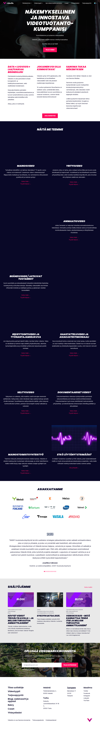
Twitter (86, 691)
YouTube (86, 700)
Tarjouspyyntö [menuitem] (86, 3)
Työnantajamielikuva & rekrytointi (45, 613)
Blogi (9, 613)
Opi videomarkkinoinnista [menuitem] (54, 3)
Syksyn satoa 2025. (48, 615)
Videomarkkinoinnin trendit (15, 609)
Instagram (87, 696)
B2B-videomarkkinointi (72, 611)
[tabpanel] (50, 549)
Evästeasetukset (51, 720)
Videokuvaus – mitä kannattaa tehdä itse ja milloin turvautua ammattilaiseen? (78, 620)
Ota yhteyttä (50, 116)
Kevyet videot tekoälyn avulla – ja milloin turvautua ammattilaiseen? (21, 619)
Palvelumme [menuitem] (26, 3)
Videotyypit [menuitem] (38, 3)
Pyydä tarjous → (25, 184)
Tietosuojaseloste (38, 720)
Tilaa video (50, 50)
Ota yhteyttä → (74, 468)
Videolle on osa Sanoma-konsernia (19, 720)
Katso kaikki (88, 587)
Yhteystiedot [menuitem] (75, 3)
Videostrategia (11, 611)
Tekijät (38, 609)
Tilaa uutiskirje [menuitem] (16, 687)
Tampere (71, 687)
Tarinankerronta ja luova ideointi (45, 611)
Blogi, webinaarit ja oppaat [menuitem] (18, 700)
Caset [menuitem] (66, 3)
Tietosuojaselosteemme (28, 669)
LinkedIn (86, 698)
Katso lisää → (25, 181)
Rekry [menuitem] (11, 705)
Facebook (87, 693)
